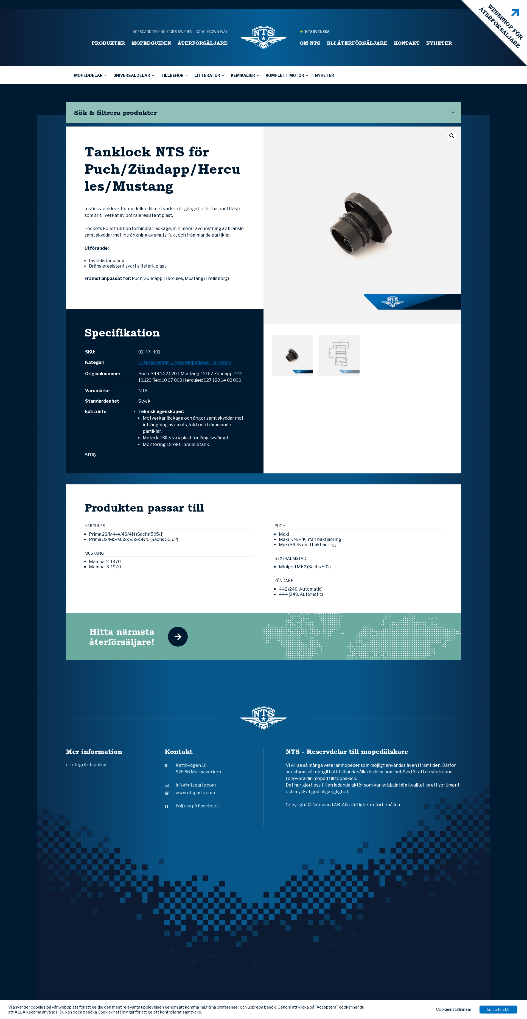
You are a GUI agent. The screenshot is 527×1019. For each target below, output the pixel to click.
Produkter (108, 43)
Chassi (177, 362)
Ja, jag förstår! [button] (498, 1009)
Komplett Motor (285, 75)
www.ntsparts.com (195, 792)
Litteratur (207, 75)
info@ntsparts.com (196, 785)
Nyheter (439, 43)
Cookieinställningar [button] (453, 1009)
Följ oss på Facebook (197, 806)
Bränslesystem (154, 362)
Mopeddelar (88, 75)
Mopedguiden (151, 43)
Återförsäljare (203, 43)
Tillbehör (172, 75)
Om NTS (310, 43)
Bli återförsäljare (357, 43)
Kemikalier (243, 75)
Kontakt (407, 43)
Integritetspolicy (88, 764)
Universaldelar (131, 75)
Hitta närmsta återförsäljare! (122, 636)
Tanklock (221, 362)
